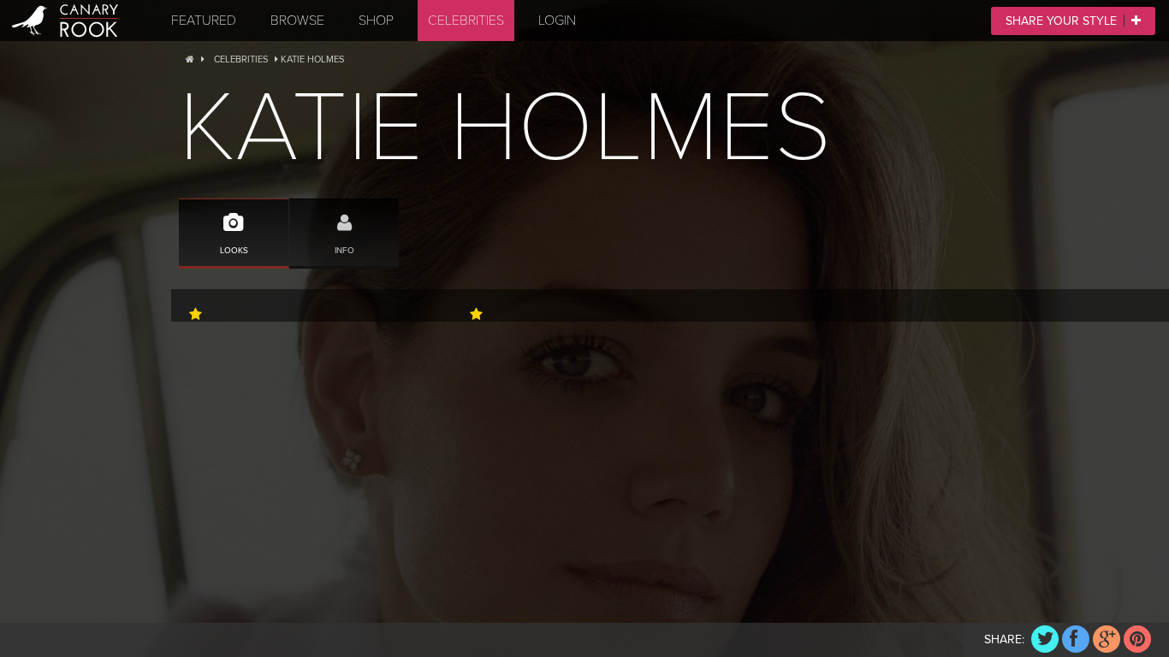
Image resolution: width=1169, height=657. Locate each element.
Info (344, 250)
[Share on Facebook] (1075, 639)
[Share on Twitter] (1045, 639)
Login (557, 20)
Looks (234, 250)
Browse (297, 20)
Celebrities (466, 20)
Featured (203, 20)
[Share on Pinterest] (1137, 639)
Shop (376, 20)
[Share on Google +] (1106, 639)
